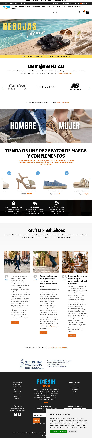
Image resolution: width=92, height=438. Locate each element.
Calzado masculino (17, 387)
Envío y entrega (37, 433)
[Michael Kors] (75, 86)
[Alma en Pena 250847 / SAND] (17, 179)
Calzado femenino (17, 385)
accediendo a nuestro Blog (58, 348)
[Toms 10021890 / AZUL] (46, 179)
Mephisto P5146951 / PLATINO (74, 191)
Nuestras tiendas (74, 387)
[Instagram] (24, 3)
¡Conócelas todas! (63, 102)
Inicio (74, 385)
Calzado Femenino (17, 7)
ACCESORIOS (17, 389)
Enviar (36, 420)
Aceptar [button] (54, 431)
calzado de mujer (53, 327)
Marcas (14, 9)
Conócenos (75, 389)
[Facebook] (21, 3)
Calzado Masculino (32, 7)
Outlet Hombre (67, 7)
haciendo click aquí (65, 73)
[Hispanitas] (17, 86)
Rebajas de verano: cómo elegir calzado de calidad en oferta (77, 280)
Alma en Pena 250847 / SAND (17, 191)
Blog (74, 392)
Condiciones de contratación (21, 433)
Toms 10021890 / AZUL (46, 191)
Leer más (14, 322)
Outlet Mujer (56, 7)
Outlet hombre (17, 394)
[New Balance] (46, 86)
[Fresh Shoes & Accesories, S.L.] (6, 8)
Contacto (74, 394)
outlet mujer (17, 392)
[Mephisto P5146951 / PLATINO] (74, 179)
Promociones (79, 7)
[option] (17, 89)
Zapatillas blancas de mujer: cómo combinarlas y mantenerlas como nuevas (48, 281)
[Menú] (87, 12)
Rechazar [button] (63, 431)
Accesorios (45, 7)
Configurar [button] (72, 431)
